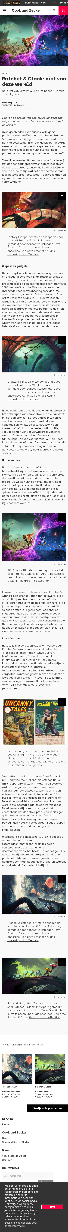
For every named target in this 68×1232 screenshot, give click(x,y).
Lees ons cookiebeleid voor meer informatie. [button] (21, 1224)
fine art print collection (23, 254)
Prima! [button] (52, 1206)
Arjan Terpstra (9, 103)
